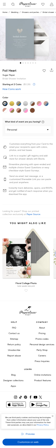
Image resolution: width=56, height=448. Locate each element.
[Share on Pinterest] (25, 397)
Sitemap (14, 339)
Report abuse (14, 355)
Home (4, 12)
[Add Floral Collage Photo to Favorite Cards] (26, 290)
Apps (13, 386)
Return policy (14, 344)
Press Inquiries (42, 361)
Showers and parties (30, 12)
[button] (42, 121)
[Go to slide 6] (33, 63)
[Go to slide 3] (25, 63)
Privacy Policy (43, 425)
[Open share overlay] (52, 70)
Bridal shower (48, 12)
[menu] (4, 4)
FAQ (14, 327)
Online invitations (42, 375)
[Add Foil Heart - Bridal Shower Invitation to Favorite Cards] (44, 71)
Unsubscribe (14, 350)
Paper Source (33, 214)
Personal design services (42, 344)
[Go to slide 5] (30, 63)
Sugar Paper (8, 75)
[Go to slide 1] (20, 63)
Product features (42, 380)
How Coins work (11, 89)
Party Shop (42, 350)
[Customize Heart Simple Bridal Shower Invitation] (28, 38)
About (42, 327)
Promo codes (42, 339)
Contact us (14, 333)
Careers (42, 355)
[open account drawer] (51, 4)
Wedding (14, 12)
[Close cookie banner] (52, 416)
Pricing (42, 333)
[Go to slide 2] (23, 63)
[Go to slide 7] (35, 63)
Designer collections (13, 380)
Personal (12, 129)
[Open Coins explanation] (34, 84)
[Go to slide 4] (28, 63)
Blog (13, 375)
